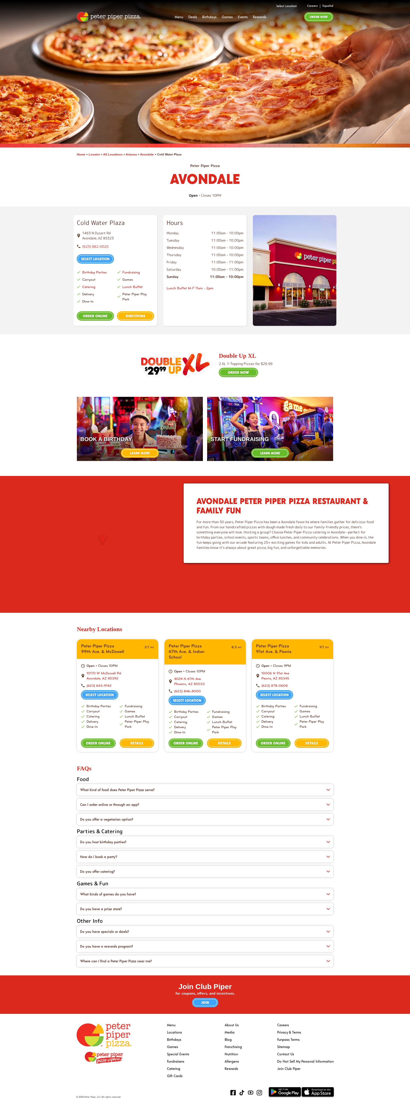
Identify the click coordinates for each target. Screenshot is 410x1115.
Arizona (131, 154)
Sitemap (283, 1047)
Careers (312, 5)
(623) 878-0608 (274, 686)
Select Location (286, 6)
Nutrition (231, 1054)
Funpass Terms (288, 1039)
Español (327, 5)
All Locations (113, 154)
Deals (192, 17)
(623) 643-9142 (98, 686)
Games (227, 17)
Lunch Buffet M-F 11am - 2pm (190, 288)
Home (81, 154)
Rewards (259, 17)
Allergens (232, 1061)
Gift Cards (175, 1076)
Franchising (233, 1047)
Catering (88, 287)
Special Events (178, 1054)
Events (243, 17)
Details (136, 743)
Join (205, 1002)
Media (229, 1032)
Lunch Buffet (132, 287)
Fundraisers (175, 1061)
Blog (228, 1039)
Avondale (147, 154)
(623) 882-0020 (95, 246)
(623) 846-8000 (187, 691)
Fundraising (131, 272)
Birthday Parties (94, 272)
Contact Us (285, 1054)
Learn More (140, 453)
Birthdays (209, 17)
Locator (94, 154)
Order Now (319, 17)
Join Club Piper (288, 1068)
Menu (179, 17)
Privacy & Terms (289, 1032)
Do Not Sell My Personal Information (305, 1061)
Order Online (95, 316)
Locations (174, 1032)
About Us (232, 1025)
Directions (135, 316)
